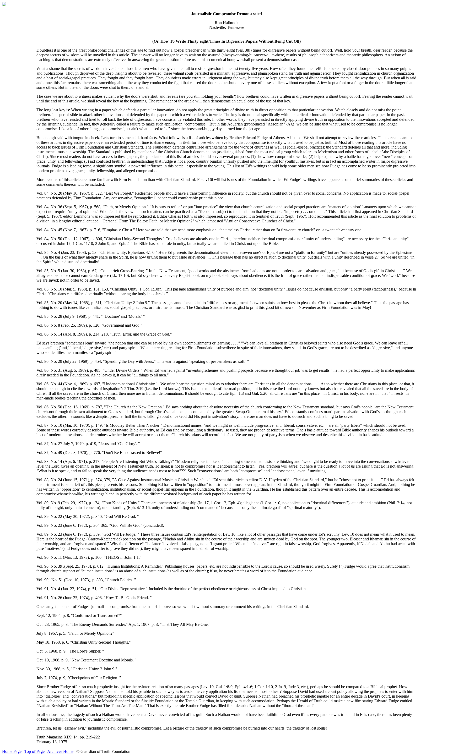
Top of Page (34, 751)
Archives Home (60, 751)
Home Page (11, 751)
